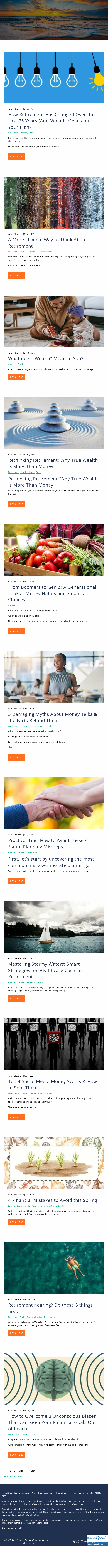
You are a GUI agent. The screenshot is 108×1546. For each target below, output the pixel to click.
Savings (41, 726)
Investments (13, 726)
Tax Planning (33, 1206)
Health (31, 472)
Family (38, 472)
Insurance (45, 1206)
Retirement (13, 133)
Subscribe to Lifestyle (13, 1476)
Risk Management (45, 251)
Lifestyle (23, 133)
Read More (16, 156)
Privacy (41, 1093)
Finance (31, 133)
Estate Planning (32, 852)
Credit (54, 1206)
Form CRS (18, 1528)
